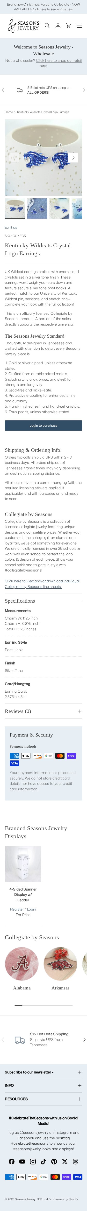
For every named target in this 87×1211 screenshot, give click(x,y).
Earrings (11, 227)
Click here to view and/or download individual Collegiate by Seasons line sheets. (42, 583)
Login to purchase (43, 425)
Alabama (22, 987)
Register (17, 909)
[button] (68, 26)
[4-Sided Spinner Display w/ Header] (23, 864)
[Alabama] (21, 964)
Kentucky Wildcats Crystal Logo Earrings (43, 112)
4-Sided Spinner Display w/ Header (23, 895)
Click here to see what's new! (52, 9)
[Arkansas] (60, 964)
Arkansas (60, 987)
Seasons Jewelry (25, 1199)
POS (39, 1199)
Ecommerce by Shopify (63, 1199)
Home (9, 112)
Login (31, 909)
